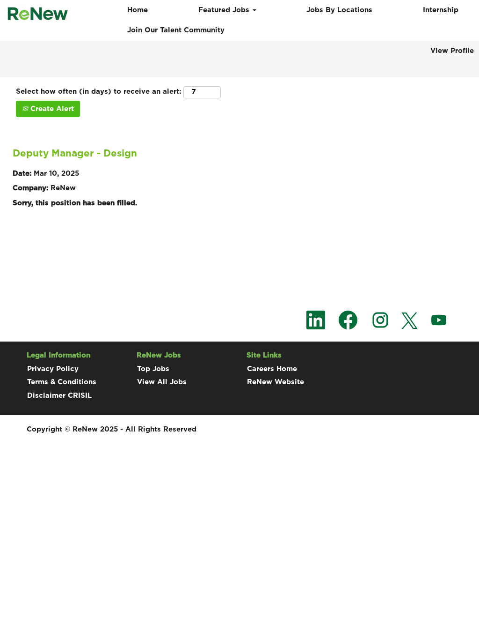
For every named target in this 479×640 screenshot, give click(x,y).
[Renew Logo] (38, 14)
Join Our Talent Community (176, 30)
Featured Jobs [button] (225, 10)
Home (137, 10)
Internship (440, 10)
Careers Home (272, 368)
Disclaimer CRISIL (59, 395)
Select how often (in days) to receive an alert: (98, 91)
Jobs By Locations (339, 10)
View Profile (452, 50)
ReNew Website (275, 382)
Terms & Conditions (61, 382)
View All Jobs (162, 382)
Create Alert (51, 108)
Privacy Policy (53, 368)
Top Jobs (153, 368)
